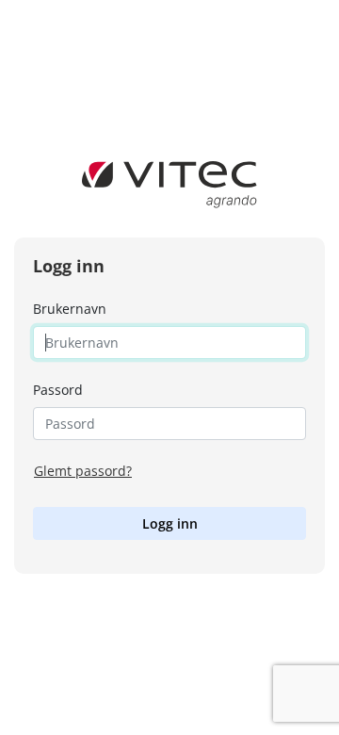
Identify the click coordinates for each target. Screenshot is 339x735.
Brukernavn (69, 309)
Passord (58, 390)
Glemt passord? (83, 471)
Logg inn (170, 523)
